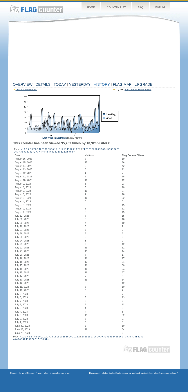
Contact (13, 373)
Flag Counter (36, 9)
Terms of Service (26, 373)
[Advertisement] (94, 53)
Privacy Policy (42, 373)
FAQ (140, 7)
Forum (160, 7)
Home (91, 7)
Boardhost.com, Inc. (61, 373)
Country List (116, 7)
